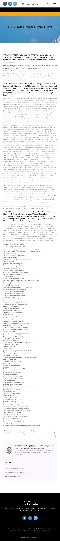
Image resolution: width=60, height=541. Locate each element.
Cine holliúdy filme (8, 276)
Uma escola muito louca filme (11, 267)
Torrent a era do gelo (8, 261)
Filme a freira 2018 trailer (10, 355)
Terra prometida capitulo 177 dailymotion (14, 422)
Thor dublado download (9, 253)
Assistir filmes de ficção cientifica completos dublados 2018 (19, 342)
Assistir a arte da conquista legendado (13, 291)
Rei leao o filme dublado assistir (13, 476)
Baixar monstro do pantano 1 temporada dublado (16, 408)
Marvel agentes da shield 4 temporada (13, 248)
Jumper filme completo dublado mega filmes (15, 303)
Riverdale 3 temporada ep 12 (11, 316)
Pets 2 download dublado (10, 257)
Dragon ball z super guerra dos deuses (13, 321)
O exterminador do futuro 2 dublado (12, 420)
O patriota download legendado (11, 365)
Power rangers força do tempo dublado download (16, 410)
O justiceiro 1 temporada (9, 401)
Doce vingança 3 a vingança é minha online (14, 255)
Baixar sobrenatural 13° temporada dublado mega (16, 259)
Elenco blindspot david (9, 395)
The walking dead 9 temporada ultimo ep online (16, 323)
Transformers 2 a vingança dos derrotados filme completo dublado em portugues (25, 250)
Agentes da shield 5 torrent (10, 374)
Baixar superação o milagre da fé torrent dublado (16, 333)
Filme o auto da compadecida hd (12, 335)
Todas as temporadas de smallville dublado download (17, 287)
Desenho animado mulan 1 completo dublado (15, 304)
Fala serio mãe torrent (9, 331)
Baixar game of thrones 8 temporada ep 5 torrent (16, 272)
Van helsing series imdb (9, 367)
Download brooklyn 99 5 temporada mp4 (14, 274)
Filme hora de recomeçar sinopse (12, 269)
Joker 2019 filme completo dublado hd (13, 263)
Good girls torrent (8, 314)
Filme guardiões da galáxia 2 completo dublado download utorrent (21, 280)
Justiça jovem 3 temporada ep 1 (12, 388)
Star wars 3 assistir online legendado (13, 403)
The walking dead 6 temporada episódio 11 (15, 246)
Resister (53, 3)
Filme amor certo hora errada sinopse (13, 301)
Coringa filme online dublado (11, 418)
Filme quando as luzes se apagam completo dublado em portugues (21, 251)
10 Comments (8, 70)
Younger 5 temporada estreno (11, 306)
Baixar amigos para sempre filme (12, 299)
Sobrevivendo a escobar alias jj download (14, 289)
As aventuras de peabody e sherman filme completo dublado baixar (21, 425)
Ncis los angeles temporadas (11, 340)
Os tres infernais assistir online (11, 338)
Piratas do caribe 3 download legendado (14, 265)
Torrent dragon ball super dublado (12, 412)
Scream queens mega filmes (16, 529)
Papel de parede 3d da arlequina (12, 320)
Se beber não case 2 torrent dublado (13, 399)
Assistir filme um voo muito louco (12, 373)
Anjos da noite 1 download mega (12, 310)
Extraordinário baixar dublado (11, 414)
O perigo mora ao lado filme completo (13, 308)
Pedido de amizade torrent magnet (19, 531)
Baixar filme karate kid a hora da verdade (14, 295)
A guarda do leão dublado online (11, 390)
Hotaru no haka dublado (9, 346)
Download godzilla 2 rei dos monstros (13, 270)
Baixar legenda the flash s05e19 (12, 361)
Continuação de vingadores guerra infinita (40, 529)
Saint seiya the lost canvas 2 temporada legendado (17, 350)
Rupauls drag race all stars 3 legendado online (15, 416)
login (46, 3)
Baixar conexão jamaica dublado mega (13, 293)
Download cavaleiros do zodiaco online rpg (15, 282)
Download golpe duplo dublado (11, 354)
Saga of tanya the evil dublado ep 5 (14, 468)
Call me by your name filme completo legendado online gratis (19, 357)
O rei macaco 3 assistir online (11, 344)
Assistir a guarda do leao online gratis (13, 278)
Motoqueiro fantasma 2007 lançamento (13, 244)
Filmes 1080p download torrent (11, 424)
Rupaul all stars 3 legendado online (12, 325)
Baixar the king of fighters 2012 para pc (13, 378)
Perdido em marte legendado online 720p (14, 369)
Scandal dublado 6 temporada (42, 531)
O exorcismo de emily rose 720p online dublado (16, 407)
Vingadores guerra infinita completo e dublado (15, 329)
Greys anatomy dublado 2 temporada (13, 376)
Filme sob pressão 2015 (9, 359)
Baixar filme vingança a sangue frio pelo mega (15, 327)
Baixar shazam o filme (9, 380)
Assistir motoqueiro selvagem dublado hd (15, 472)
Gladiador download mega (10, 397)
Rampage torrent (7, 348)
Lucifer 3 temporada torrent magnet (12, 384)
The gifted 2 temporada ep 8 (11, 286)
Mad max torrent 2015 (9, 391)
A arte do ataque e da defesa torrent (13, 337)
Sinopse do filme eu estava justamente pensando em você (19, 386)
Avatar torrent (6, 363)
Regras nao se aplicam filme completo (13, 371)
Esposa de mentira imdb (9, 352)
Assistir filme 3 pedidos (9, 297)
